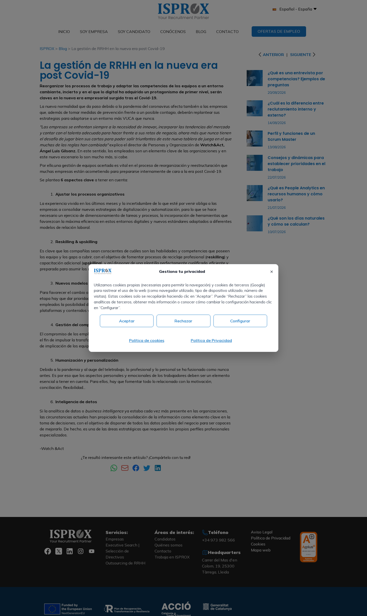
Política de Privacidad (211, 340)
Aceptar (127, 320)
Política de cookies (146, 340)
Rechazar (183, 320)
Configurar (240, 320)
